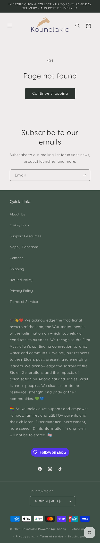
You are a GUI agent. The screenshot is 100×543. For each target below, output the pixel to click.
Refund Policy (21, 280)
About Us (17, 214)
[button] (9, 26)
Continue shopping (50, 93)
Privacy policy (25, 536)
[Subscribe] (84, 175)
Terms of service (51, 536)
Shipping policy (78, 536)
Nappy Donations (24, 247)
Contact (16, 258)
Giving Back (20, 225)
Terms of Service (24, 301)
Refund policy (80, 529)
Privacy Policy (21, 291)
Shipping (17, 269)
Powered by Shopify (52, 529)
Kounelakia (29, 529)
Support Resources (26, 236)
